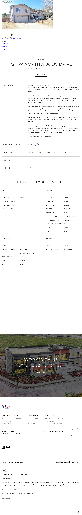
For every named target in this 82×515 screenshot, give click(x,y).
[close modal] (80, 2)
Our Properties (25, 431)
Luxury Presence (17, 462)
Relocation (40, 431)
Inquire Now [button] (41, 74)
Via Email (5, 50)
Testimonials (6, 433)
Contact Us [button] (41, 372)
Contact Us (19, 433)
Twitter (4, 46)
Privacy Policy (75, 462)
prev (4, 32)
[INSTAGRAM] (76, 429)
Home (4, 431)
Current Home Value (56, 431)
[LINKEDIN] (72, 434)
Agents (13, 431)
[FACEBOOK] (72, 429)
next (8, 32)
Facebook (5, 43)
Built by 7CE (5, 453)
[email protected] (7, 423)
